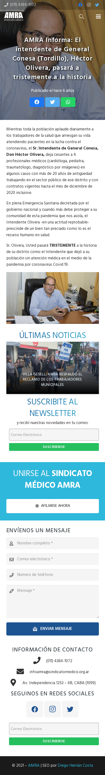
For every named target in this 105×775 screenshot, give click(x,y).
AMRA (34, 765)
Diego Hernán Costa (75, 765)
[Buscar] (81, 16)
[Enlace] (13, 16)
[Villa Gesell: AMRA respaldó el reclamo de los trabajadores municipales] (52, 368)
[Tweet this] (52, 102)
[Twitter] (97, 5)
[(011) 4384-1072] (39, 661)
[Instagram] (89, 5)
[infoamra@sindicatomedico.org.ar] (23, 672)
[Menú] (98, 17)
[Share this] (37, 102)
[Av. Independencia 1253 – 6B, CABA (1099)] (15, 683)
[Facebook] (80, 5)
